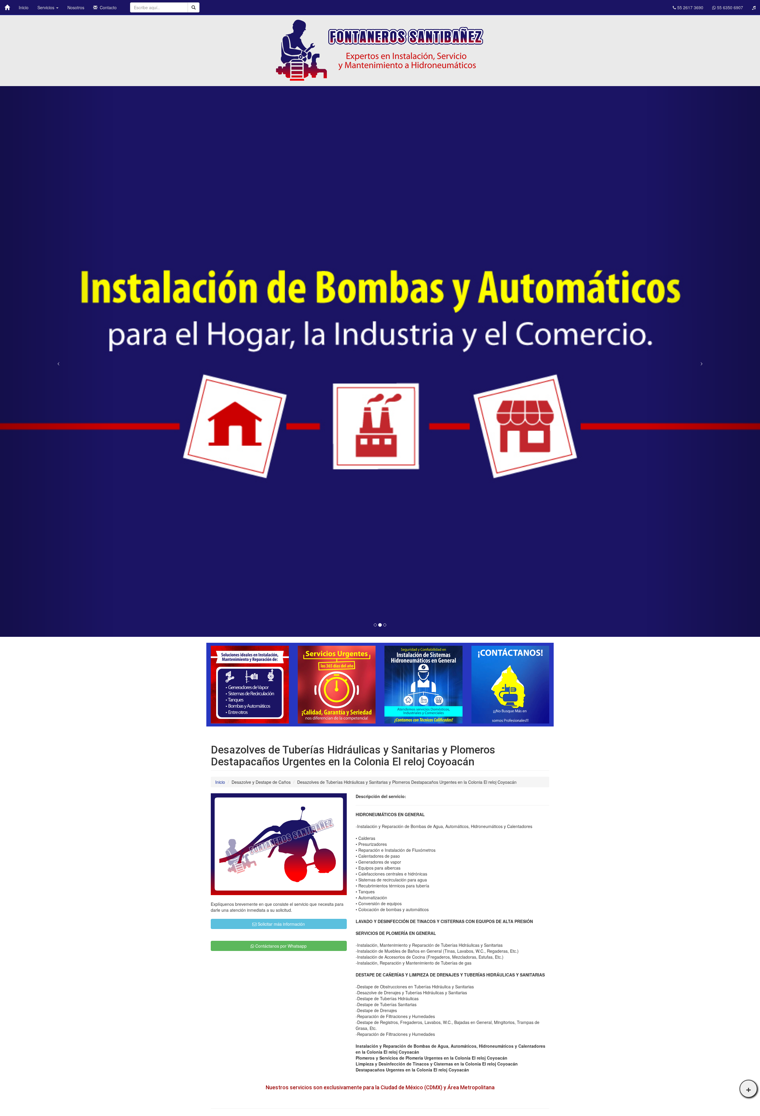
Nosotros (75, 7)
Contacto (107, 7)
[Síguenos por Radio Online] (754, 7)
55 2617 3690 (689, 7)
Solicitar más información (280, 924)
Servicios (46, 7)
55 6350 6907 (729, 7)
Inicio (23, 7)
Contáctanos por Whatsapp (280, 946)
